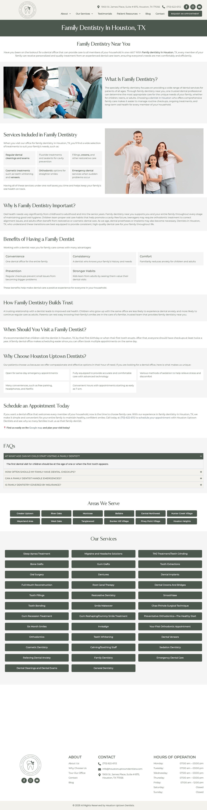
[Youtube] (199, 7)
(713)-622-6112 (127, 417)
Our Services (83, 13)
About (64, 13)
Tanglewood (88, 521)
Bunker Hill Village (119, 521)
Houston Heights (182, 521)
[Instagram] (193, 7)
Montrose (88, 513)
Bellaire (119, 513)
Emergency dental (82, 170)
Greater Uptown (25, 513)
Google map (35, 428)
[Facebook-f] (186, 7)
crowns (85, 154)
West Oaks (56, 521)
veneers (15, 177)
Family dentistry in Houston (157, 52)
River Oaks (56, 513)
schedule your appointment (155, 417)
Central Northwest (150, 513)
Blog (148, 13)
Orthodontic (46, 170)
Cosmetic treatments (18, 170)
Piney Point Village (150, 521)
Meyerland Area (25, 521)
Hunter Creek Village (182, 513)
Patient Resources (127, 13)
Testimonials (105, 13)
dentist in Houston (160, 98)
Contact (160, 13)
